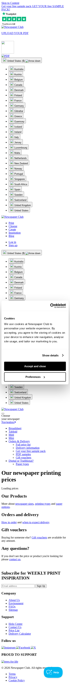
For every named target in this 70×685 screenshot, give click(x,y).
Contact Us (15, 627)
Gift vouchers (23, 457)
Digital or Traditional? (21, 460)
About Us (14, 600)
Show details (50, 355)
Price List (14, 630)
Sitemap (13, 609)
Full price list (23, 444)
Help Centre (15, 623)
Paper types (22, 464)
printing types (42, 503)
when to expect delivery (35, 522)
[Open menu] (2, 413)
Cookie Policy (17, 680)
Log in (12, 242)
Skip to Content (10, 3)
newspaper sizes (24, 503)
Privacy (13, 677)
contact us (14, 559)
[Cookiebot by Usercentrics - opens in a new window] (50, 305)
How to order (9, 522)
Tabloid (13, 431)
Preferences (33, 376)
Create (12, 229)
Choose (13, 226)
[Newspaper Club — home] (12, 27)
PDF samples (23, 454)
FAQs (12, 606)
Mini (11, 438)
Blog (11, 235)
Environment (16, 603)
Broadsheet (15, 428)
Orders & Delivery (19, 441)
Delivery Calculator (20, 633)
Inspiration (15, 232)
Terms (12, 673)
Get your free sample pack (31, 451)
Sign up (13, 245)
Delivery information (27, 447)
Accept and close (35, 366)
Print (11, 222)
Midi (11, 434)
